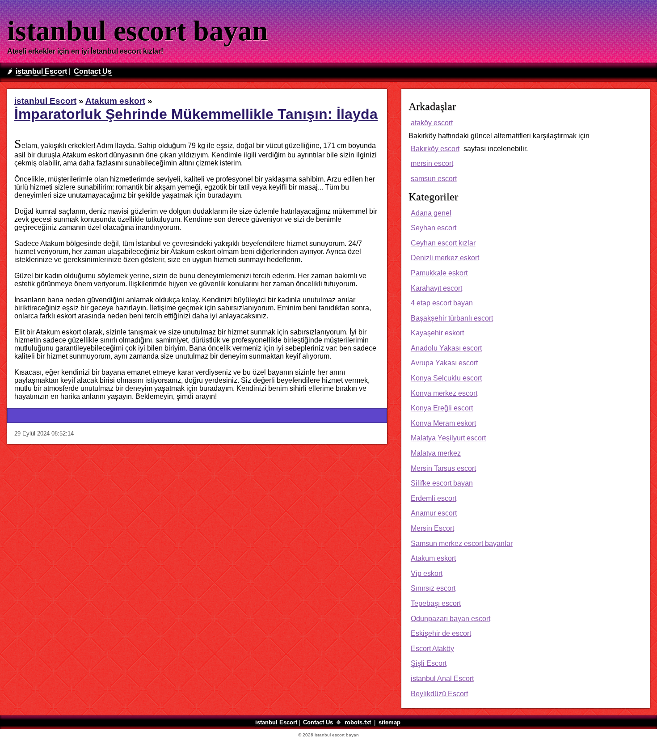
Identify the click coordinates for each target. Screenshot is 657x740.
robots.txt (358, 722)
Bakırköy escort (435, 148)
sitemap (389, 722)
